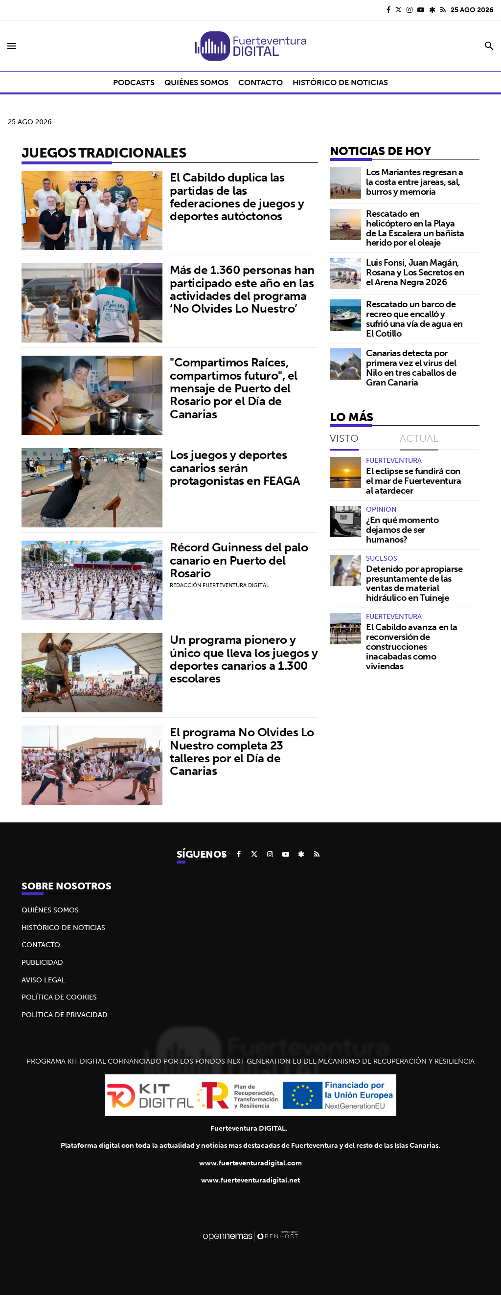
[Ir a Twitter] (398, 10)
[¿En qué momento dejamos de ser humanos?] (345, 521)
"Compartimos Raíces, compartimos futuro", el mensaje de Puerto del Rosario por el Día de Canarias (233, 388)
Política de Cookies (59, 997)
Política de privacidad (65, 1015)
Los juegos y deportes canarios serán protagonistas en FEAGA (235, 467)
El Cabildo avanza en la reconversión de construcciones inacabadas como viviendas (411, 646)
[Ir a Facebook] (388, 10)
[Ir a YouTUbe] (420, 10)
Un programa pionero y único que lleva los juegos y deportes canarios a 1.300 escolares (244, 658)
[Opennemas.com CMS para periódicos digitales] (250, 1236)
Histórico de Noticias (63, 927)
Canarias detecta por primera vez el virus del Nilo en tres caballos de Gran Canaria (411, 367)
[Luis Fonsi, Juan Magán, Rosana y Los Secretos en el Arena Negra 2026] (345, 273)
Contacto (41, 945)
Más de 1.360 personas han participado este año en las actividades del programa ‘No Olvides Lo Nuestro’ (242, 288)
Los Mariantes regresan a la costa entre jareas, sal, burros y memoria (414, 181)
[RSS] (443, 10)
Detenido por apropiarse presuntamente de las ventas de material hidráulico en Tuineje (414, 583)
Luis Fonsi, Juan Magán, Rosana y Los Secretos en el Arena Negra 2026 (415, 272)
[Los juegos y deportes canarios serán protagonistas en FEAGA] (92, 487)
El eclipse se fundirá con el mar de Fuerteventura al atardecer (413, 480)
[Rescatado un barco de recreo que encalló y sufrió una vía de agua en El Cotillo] (345, 315)
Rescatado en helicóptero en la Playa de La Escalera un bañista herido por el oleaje (415, 228)
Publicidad (42, 962)
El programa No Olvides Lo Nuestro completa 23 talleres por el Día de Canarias (242, 751)
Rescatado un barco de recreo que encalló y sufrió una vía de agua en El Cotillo (414, 318)
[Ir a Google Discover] (432, 10)
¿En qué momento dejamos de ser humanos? (402, 529)
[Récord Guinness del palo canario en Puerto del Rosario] (92, 580)
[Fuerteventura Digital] (250, 46)
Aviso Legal (44, 980)
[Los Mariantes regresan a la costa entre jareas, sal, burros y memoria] (345, 183)
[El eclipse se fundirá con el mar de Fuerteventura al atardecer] (345, 472)
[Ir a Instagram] (409, 10)
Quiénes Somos (50, 910)
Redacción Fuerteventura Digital (219, 585)
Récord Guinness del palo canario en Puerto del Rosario (239, 560)
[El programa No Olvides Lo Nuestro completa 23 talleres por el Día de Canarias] (92, 765)
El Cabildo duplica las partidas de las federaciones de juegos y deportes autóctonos (237, 196)
